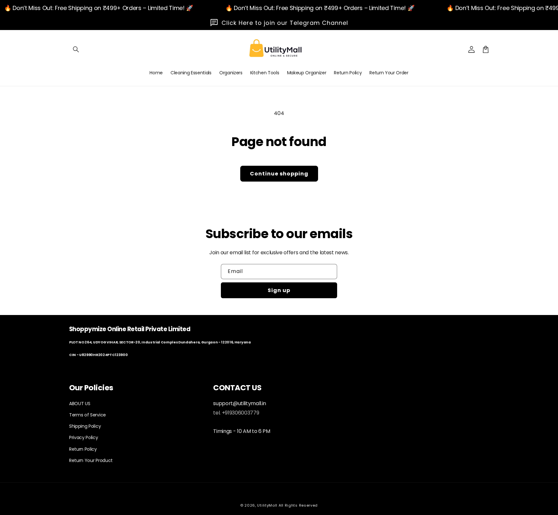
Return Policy (83, 449)
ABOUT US (79, 403)
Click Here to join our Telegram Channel (285, 23)
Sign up (279, 290)
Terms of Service (87, 415)
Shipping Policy (85, 426)
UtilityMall (267, 505)
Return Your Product (91, 460)
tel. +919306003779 (236, 412)
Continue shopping (279, 173)
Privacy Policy (83, 437)
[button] (76, 49)
